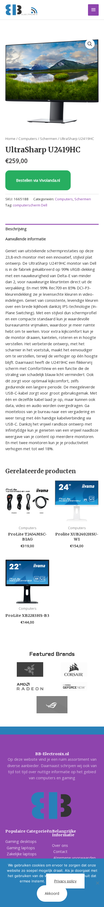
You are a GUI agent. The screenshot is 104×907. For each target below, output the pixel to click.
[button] (90, 44)
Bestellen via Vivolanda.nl (38, 180)
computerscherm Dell (30, 205)
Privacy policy (65, 881)
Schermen (48, 138)
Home (10, 138)
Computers (27, 138)
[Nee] (97, 883)
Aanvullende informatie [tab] (25, 238)
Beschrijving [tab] (16, 228)
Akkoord (52, 893)
